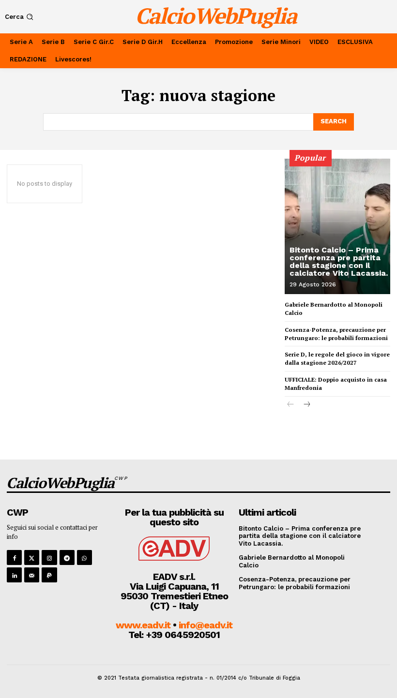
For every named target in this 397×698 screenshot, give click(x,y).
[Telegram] (67, 557)
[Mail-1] (31, 574)
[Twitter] (31, 557)
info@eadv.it (205, 625)
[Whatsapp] (84, 557)
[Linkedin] (14, 574)
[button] (20, 16)
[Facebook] (14, 557)
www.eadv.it (143, 625)
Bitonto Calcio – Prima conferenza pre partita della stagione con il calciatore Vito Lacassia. (339, 261)
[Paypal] (49, 574)
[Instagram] (49, 557)
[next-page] (306, 405)
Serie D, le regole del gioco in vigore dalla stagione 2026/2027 (337, 358)
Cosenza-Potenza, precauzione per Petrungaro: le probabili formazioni (336, 334)
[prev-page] (291, 405)
